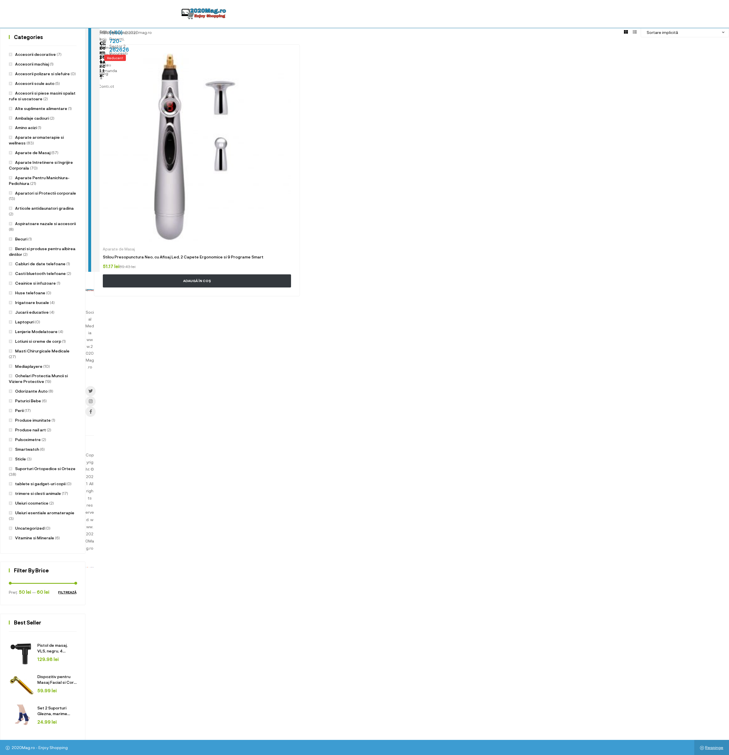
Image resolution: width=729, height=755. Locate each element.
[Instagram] (90, 401)
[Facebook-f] (90, 412)
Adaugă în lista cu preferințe (287, 57)
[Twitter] (90, 391)
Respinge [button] (714, 747)
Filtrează (67, 592)
